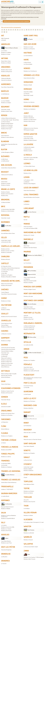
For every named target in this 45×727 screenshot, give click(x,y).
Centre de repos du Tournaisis (8, 347)
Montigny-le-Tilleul (32, 313)
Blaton (4, 149)
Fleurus (4, 433)
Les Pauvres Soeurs (5, 121)
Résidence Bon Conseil (6, 69)
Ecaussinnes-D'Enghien (10, 388)
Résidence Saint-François (29, 559)
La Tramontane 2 (31, 243)
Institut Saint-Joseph (6, 240)
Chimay (4, 298)
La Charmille (26, 387)
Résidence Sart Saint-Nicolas (30, 247)
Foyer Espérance (5, 135)
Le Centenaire (4, 271)
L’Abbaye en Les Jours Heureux (31, 128)
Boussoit (5, 172)
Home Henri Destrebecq (29, 190)
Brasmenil (5, 199)
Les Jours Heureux (32, 212)
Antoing (4, 58)
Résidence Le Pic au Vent (7, 363)
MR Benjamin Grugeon (29, 130)
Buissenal (5, 215)
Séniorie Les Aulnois (28, 493)
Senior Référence (5, 366)
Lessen (26, 177)
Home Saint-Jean (5, 352)
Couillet (4, 313)
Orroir (26, 349)
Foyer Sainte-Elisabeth (29, 446)
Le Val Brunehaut (5, 161)
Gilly (3, 522)
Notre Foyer (26, 245)
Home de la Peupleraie (6, 549)
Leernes (27, 163)
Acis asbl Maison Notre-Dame (8, 233)
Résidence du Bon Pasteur (7, 123)
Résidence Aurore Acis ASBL (7, 527)
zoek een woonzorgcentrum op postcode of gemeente (16, 21)
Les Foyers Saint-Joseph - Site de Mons (10, 120)
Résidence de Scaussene (6, 392)
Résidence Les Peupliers (6, 275)
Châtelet (5, 263)
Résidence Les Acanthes (6, 415)
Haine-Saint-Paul (31, 35)
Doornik (4, 345)
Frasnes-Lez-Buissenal (11, 471)
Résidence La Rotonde (6, 252)
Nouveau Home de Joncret (7, 506)
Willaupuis (28, 544)
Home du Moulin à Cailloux (7, 351)
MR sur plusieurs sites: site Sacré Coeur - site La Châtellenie (33, 378)
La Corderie (4, 525)
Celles (4, 237)
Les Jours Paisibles (5, 100)
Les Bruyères (4, 556)
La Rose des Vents (28, 460)
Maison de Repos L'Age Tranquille (8, 373)
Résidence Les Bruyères (29, 48)
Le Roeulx (28, 155)
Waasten (27, 526)
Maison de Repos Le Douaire (11, 48)
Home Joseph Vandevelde (30, 277)
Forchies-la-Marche (9, 447)
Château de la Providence (7, 174)
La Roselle (3, 40)
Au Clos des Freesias (28, 385)
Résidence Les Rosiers (29, 491)
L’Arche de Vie (31, 416)
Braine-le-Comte (8, 189)
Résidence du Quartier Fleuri (7, 413)
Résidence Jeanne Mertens (7, 137)
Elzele (4, 404)
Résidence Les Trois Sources (30, 71)
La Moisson (3, 307)
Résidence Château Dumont (30, 140)
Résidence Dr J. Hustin (29, 235)
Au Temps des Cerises (6, 266)
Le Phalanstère (4, 422)
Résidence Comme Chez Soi (7, 391)
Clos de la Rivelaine (32, 304)
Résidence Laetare (28, 150)
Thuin (26, 506)
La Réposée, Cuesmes (6, 333)
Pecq (26, 357)
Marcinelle (28, 239)
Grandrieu (5, 561)
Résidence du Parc (5, 249)
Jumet (26, 113)
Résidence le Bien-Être (6, 361)
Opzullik (27, 342)
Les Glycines (26, 93)
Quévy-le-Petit (30, 398)
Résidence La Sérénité (29, 533)
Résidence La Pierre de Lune (30, 418)
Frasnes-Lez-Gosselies (10, 479)
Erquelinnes (6, 411)
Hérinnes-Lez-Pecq (31, 75)
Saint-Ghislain (30, 443)
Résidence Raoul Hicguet (29, 308)
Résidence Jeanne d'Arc (6, 359)
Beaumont (5, 107)
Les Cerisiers (4, 50)
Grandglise (6, 554)
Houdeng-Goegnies (31, 106)
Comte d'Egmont (5, 292)
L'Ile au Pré (26, 499)
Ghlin (3, 513)
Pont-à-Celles (30, 383)
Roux (26, 436)
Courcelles (6, 320)
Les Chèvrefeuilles (28, 64)
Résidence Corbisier (28, 515)
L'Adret (6, 538)
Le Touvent (3, 563)
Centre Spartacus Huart (6, 323)
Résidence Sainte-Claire (6, 111)
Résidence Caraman (5, 183)
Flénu (3, 426)
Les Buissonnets (27, 149)
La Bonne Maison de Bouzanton (8, 118)
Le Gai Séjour (27, 508)
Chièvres (5, 289)
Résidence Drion (27, 173)
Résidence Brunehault (6, 285)
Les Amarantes (8, 504)
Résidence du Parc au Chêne (7, 250)
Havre (26, 60)
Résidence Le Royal (5, 54)
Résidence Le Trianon (6, 528)
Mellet (27, 260)
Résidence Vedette (5, 185)
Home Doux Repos (28, 226)
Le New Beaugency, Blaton (7, 152)
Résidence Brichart (5, 259)
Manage (27, 224)
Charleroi (5, 256)
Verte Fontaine (31, 530)
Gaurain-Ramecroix (9, 493)
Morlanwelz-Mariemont (34, 323)
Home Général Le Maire (29, 78)
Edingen (4, 397)
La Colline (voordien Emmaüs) (34, 352)
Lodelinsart (29, 208)
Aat (2, 35)
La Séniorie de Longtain (29, 147)
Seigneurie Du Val (32, 274)
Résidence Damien (5, 192)
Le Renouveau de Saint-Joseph (31, 546)
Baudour (4, 98)
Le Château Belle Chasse (29, 166)
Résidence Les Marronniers (30, 119)
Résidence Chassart (28, 539)
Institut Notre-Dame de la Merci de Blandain (9, 145)
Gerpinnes (5, 500)
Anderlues (5, 44)
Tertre (27, 488)
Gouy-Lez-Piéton (8, 547)
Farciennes (5, 419)
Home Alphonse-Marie (29, 484)
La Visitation (26, 204)
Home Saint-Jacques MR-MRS (31, 157)
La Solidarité (26, 181)
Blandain (5, 141)
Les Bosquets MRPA (6, 463)
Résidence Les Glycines (29, 102)
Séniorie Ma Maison (5, 377)
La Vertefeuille (4, 354)
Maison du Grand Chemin (7, 283)
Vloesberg (28, 519)
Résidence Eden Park (28, 319)
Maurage (27, 251)
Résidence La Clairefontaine (7, 211)
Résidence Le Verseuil (29, 369)
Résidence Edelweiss (28, 470)
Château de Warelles (6, 78)
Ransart (27, 412)
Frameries (5, 461)
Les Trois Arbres (27, 263)
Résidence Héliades (5, 508)
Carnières (5, 230)
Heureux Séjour (4, 325)
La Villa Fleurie (4, 159)
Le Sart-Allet (4, 273)
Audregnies (6, 84)
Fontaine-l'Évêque (8, 440)
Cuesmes (4, 331)
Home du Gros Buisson (6, 80)
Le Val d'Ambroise (5, 94)
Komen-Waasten (30, 134)
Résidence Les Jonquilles (7, 127)
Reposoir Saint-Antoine (6, 375)
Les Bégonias (27, 279)
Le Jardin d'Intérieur (9, 474)
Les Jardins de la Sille (28, 345)
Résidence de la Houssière (7, 193)
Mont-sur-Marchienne (33, 293)
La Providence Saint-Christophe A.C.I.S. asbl (34, 522)
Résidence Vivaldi (28, 85)
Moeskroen (28, 267)
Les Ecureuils (4, 465)
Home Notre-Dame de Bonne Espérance (10, 268)
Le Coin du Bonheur (28, 55)
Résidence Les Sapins (6, 102)
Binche (4, 133)
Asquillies (5, 75)
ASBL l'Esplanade (5, 38)
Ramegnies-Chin (30, 405)
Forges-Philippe (8, 454)
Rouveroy (28, 430)
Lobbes (26, 201)
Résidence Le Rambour (6, 467)
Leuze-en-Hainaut (31, 187)
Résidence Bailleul (28, 468)
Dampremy (5, 338)
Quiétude (26, 315)
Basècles (5, 91)
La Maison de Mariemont (29, 326)
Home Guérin (4, 181)
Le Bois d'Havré (27, 62)
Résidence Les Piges (6, 340)
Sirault (27, 457)
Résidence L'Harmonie (29, 329)
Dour (3, 381)
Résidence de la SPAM (6, 449)
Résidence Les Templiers (7, 436)
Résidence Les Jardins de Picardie (31, 370)
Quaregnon (28, 391)
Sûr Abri (25, 219)
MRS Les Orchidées (32, 270)
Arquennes (5, 67)
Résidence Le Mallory (6, 52)
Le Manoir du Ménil (5, 202)
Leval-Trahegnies (31, 194)
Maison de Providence (6, 358)
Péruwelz (28, 364)
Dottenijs (5, 371)
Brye (3, 206)
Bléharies (5, 156)
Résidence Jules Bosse (29, 117)
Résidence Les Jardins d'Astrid (34, 255)
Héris (29, 554)
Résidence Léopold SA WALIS (8, 518)
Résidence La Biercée (29, 159)
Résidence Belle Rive (28, 408)
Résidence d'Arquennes (6, 71)
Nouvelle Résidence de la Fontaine (31, 197)
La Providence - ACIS (28, 180)
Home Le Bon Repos (5, 384)
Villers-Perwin (30, 512)
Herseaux (28, 89)
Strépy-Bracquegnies (33, 474)
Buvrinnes (5, 222)
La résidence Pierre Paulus (7, 269)
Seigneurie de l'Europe (6, 365)
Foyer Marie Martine (6, 541)
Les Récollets (8, 225)
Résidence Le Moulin (6, 62)
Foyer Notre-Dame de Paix (7, 87)
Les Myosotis (4, 356)
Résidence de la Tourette (29, 501)
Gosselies (5, 534)
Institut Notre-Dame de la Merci (8, 167)
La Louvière (28, 144)
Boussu (4, 179)
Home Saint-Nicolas (5, 399)
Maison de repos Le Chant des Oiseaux (32, 439)
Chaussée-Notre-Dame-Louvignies (15, 281)
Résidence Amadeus (28, 282)
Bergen (4, 115)
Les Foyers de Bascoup (29, 327)
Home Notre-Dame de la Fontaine (9, 294)
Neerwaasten (29, 333)
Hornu (26, 99)
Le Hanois (3, 442)
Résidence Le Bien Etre (6, 326)
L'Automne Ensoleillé (6, 406)
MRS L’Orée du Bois (32, 337)
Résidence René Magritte (30, 183)
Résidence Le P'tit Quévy (29, 401)
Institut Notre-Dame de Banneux (8, 482)
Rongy (26, 423)
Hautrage (28, 53)
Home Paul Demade (28, 136)
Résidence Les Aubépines (29, 109)
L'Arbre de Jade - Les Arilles (30, 432)
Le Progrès (30, 39)
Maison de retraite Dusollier (30, 280)
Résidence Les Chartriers (7, 125)
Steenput (28, 464)
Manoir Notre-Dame (6, 61)
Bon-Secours (6, 165)
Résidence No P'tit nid (6, 530)
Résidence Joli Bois (5, 309)
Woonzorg (7, 1)
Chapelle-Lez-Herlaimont (12, 246)
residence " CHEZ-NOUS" (7, 489)
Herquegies (28, 82)
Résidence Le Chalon (6, 301)
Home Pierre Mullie (28, 91)
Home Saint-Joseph (5, 109)
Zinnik (26, 551)
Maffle (27, 217)
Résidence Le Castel (28, 47)
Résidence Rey (4, 195)
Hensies (27, 68)
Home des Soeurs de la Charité (8, 349)
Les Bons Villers (30, 170)
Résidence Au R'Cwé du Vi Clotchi (9, 316)
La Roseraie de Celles (6, 242)
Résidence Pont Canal (6, 128)
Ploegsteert (29, 375)
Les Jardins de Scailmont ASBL (30, 228)
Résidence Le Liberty (6, 456)
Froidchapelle (7, 486)
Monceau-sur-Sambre (33, 286)
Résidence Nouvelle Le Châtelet (8, 276)
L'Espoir (25, 477)
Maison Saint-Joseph (28, 95)
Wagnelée (28, 537)
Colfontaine (6, 305)
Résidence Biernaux (28, 116)
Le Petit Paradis (27, 394)
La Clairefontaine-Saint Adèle (8, 209)
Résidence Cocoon (28, 317)
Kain (25, 125)
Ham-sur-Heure (30, 44)
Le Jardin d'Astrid (5, 496)
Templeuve (28, 481)
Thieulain (28, 497)
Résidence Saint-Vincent (29, 121)
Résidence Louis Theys (6, 543)
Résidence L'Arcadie (28, 296)
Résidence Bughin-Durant (30, 289)
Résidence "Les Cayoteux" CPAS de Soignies (34, 557)
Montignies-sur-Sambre (33, 300)
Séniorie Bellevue (5, 429)
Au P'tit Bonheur (27, 425)
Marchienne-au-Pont (32, 232)
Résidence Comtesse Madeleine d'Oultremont (8, 516)
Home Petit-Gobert (28, 367)
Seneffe (27, 450)
